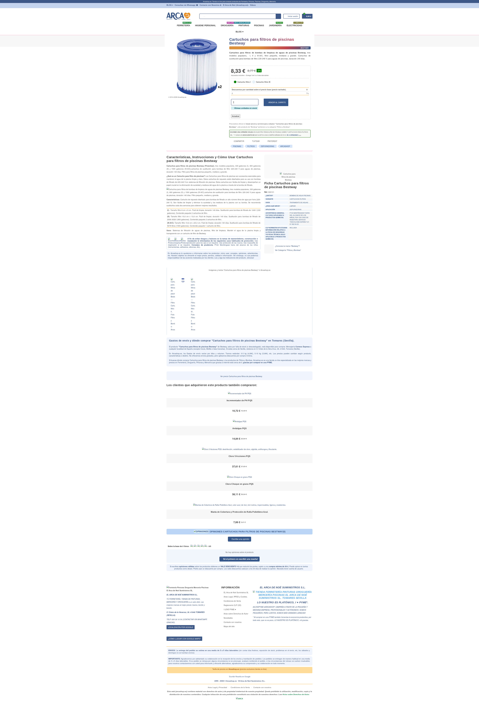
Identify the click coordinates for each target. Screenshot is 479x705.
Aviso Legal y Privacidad (218, 687)
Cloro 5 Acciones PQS (239, 456)
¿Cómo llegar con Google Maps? (184, 638)
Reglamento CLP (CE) (232, 605)
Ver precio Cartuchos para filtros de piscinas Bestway (241, 376)
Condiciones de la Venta (240, 687)
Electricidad (295, 24)
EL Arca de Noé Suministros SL (236, 592)
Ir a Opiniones (292, 135)
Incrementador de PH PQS (239, 400)
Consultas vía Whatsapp (186, 5)
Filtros (251, 146)
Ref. (266, 192)
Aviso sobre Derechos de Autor (236, 613)
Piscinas (259, 25)
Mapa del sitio (229, 626)
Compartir (238, 141)
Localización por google (180, 627)
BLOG (170, 5)
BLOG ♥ (239, 32)
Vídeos (253, 5)
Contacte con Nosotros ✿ (210, 5)
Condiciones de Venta (232, 601)
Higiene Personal (205, 25)
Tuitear (256, 141)
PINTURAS (243, 24)
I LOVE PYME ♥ (230, 609)
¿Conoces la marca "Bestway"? (287, 246)
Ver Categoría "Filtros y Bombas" (288, 250)
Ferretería (184, 24)
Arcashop (285, 146)
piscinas (237, 146)
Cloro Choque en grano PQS (240, 484)
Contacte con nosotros (232, 622)
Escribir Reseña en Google (239, 677)
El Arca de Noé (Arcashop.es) (235, 5)
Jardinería (276, 24)
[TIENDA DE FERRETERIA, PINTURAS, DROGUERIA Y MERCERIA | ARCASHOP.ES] (182, 16)
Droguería (227, 24)
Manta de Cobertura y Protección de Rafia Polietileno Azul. (239, 512)
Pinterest (272, 141)
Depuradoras (267, 146)
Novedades (228, 618)
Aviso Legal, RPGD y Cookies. (235, 596)
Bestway (223, 346)
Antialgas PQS (239, 428)
